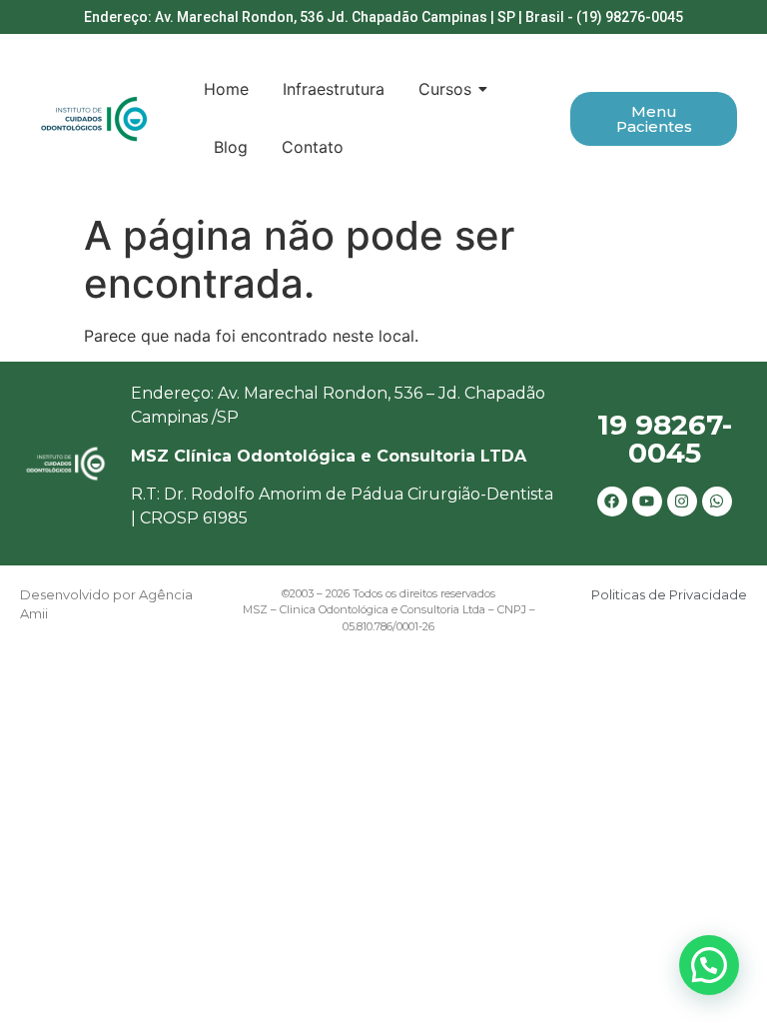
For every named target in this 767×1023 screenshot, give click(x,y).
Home (226, 89)
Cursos (444, 89)
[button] (709, 965)
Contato (313, 147)
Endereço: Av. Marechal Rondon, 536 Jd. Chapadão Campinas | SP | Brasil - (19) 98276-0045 (383, 17)
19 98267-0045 (664, 439)
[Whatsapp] (717, 501)
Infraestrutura (333, 89)
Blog (231, 147)
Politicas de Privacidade (669, 594)
